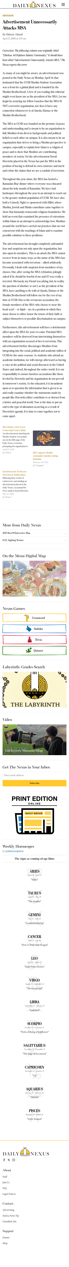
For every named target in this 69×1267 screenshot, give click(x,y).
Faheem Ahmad (14, 34)
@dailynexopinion (14, 851)
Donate (6, 1237)
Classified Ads (9, 1221)
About (7, 1170)
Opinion (8, 15)
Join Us (6, 1182)
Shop (5, 1243)
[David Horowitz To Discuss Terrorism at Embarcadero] (18, 484)
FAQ (5, 1188)
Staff (5, 1176)
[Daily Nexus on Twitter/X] (8, 1159)
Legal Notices (9, 1194)
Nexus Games (14, 608)
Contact (8, 1203)
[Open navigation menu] (63, 4)
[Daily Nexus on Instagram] (13, 1159)
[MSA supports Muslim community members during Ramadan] (46, 438)
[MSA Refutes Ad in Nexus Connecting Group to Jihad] (18, 439)
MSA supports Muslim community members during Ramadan (45, 455)
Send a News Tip (11, 1215)
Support (8, 1230)
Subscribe (34, 783)
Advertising (8, 1210)
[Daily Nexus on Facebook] (4, 1159)
